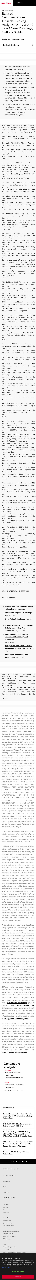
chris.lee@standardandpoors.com (14, 1077)
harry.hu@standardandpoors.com (14, 1090)
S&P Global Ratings (11, 1169)
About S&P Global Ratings (9, 1176)
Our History (6, 1207)
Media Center (6, 1181)
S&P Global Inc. (9, 1197)
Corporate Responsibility (9, 1247)
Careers (5, 1244)
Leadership (6, 1249)
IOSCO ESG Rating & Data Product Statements (14, 1252)
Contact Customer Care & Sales (11, 1231)
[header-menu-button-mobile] (33, 3)
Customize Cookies (18, 1271)
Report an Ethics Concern (9, 1236)
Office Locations (7, 1239)
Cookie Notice (6, 1267)
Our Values (5, 1204)
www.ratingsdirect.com (25, 1005)
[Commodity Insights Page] (20, 1161)
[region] (18, 1266)
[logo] (6, 3)
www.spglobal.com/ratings (17, 1003)
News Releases (7, 1220)
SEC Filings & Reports (8, 1225)
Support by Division (8, 1233)
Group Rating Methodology (15, 619)
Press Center (6, 1212)
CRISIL (5, 1187)
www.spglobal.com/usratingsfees (16, 1019)
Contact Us (5, 1192)
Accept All (18, 1276)
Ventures (5, 1209)
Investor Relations (7, 1218)
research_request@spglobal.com (14, 1052)
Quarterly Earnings (7, 1223)
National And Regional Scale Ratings (18, 613)
